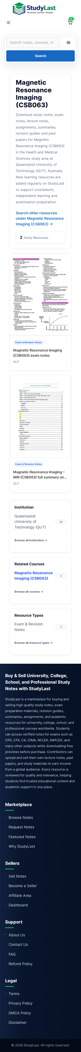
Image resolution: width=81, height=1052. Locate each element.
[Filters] (68, 42)
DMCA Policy (20, 1013)
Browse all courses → (28, 591)
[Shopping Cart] (70, 22)
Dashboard (18, 905)
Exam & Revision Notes (28, 627)
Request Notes (21, 827)
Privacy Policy (20, 1003)
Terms (14, 994)
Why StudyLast (22, 846)
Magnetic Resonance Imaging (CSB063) (33, 576)
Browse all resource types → (33, 642)
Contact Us (18, 944)
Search (40, 56)
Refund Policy (20, 964)
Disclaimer (18, 1022)
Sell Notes (17, 876)
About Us (17, 935)
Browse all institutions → (30, 540)
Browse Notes (21, 817)
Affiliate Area (20, 895)
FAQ (12, 954)
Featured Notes (22, 837)
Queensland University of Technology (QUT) (30, 521)
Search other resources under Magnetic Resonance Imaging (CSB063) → (40, 218)
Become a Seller (23, 886)
